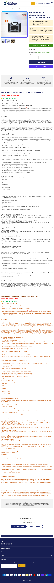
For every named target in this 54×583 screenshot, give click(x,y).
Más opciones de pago (41, 69)
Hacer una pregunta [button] (35, 526)
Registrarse (21, 565)
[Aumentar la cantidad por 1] (40, 57)
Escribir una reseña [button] (19, 526)
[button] (3, 41)
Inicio (2, 8)
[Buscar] (33, 3)
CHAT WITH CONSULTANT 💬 (41, 45)
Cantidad (31, 54)
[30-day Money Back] (27, 81)
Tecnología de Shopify (27, 580)
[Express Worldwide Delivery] (11, 80)
